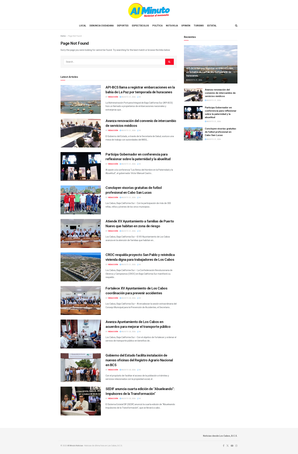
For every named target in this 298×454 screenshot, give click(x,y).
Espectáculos (140, 25)
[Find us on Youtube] (232, 446)
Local (82, 25)
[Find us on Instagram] (236, 446)
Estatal (212, 25)
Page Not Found (75, 36)
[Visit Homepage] (149, 11)
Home (63, 36)
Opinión (185, 25)
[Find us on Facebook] (223, 446)
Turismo (199, 25)
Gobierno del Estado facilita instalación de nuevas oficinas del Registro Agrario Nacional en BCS (139, 360)
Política (157, 25)
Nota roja (172, 25)
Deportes (123, 25)
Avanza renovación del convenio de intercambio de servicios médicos (220, 93)
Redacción (113, 97)
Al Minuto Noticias (75, 446)
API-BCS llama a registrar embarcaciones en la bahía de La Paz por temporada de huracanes (209, 72)
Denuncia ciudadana (102, 25)
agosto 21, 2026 (128, 97)
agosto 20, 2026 (128, 298)
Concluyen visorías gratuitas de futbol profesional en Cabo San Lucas (220, 132)
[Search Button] (236, 25)
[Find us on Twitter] (227, 446)
